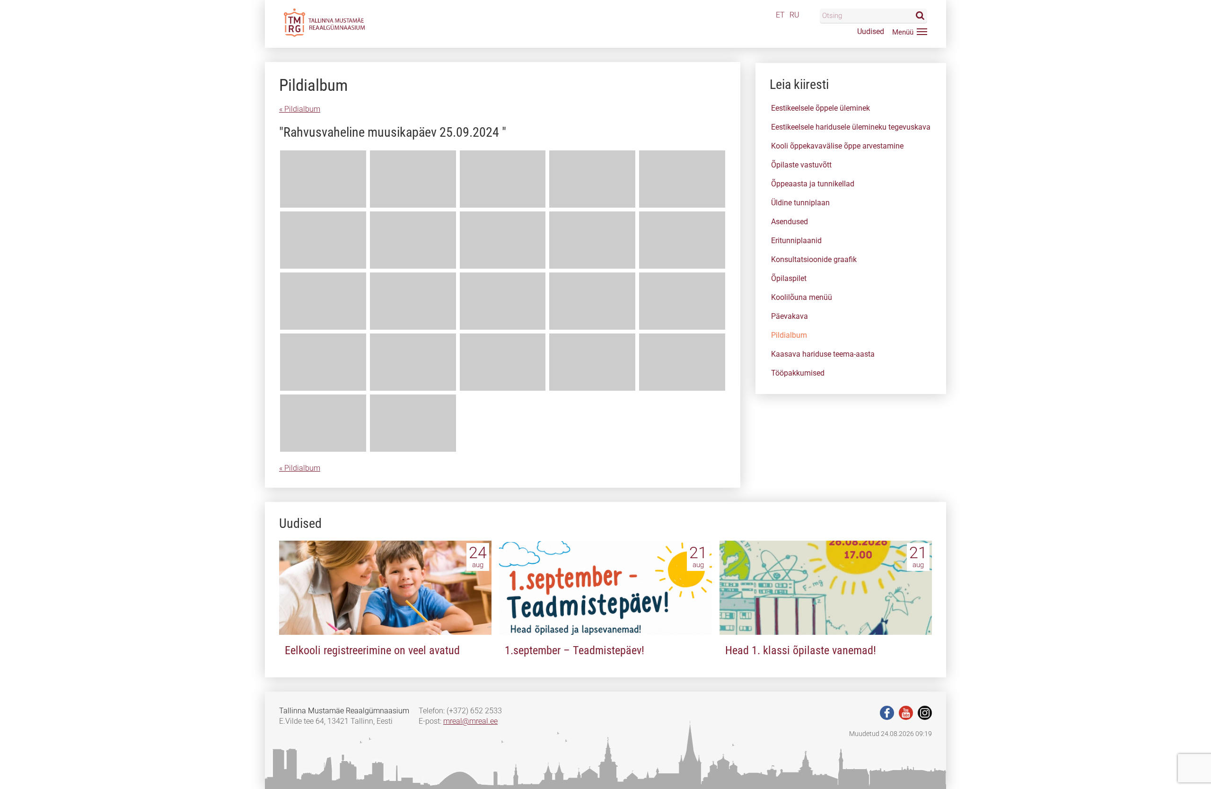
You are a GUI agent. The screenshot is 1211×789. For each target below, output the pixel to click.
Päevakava (789, 316)
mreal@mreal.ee (470, 721)
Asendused (789, 221)
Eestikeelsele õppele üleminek (820, 108)
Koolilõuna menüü (801, 297)
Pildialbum (789, 335)
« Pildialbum (299, 109)
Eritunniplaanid (796, 240)
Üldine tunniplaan (800, 202)
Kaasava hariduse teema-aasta (823, 354)
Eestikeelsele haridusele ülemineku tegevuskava (850, 127)
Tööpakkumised (798, 372)
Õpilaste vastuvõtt (801, 164)
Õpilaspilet (789, 278)
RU (794, 14)
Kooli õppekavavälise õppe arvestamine (837, 145)
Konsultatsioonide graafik (814, 259)
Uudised (870, 31)
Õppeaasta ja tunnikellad (812, 183)
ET (780, 14)
